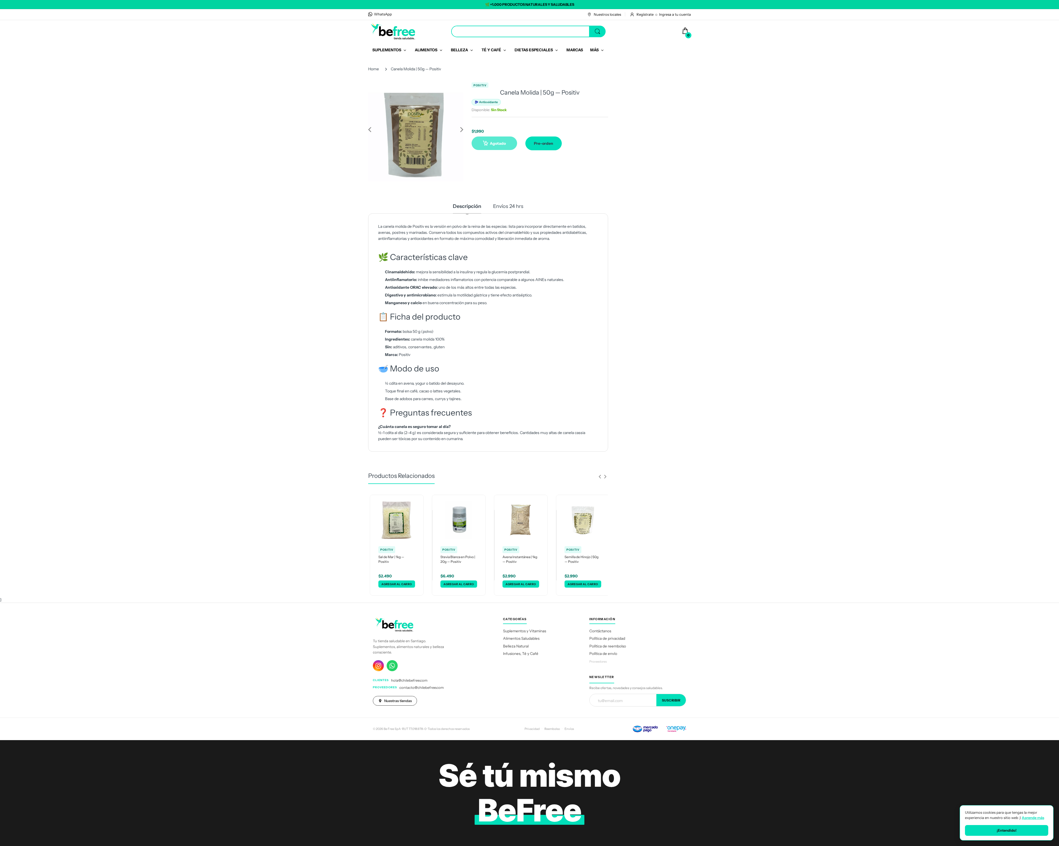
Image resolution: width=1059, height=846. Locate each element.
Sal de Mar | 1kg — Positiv (391, 559)
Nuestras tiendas (398, 700)
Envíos (569, 729)
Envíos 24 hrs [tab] (508, 206)
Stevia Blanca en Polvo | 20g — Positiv (457, 559)
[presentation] (600, 476)
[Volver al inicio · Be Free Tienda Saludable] (393, 31)
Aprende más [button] (1033, 817)
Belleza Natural (516, 646)
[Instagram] (378, 665)
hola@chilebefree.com (409, 680)
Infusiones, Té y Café (520, 653)
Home (373, 68)
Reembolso (552, 729)
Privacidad (532, 729)
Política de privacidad (607, 638)
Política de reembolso (607, 646)
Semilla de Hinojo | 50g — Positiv (581, 559)
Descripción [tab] (467, 206)
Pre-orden (543, 143)
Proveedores (598, 661)
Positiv (480, 85)
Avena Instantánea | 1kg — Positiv (519, 559)
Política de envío (603, 653)
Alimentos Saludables (521, 638)
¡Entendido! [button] (1007, 830)
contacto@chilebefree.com (421, 687)
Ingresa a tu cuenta (675, 14)
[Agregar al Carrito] (396, 584)
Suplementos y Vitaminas (524, 631)
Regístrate (645, 14)
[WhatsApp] (392, 665)
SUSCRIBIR (671, 700)
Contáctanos (600, 631)
